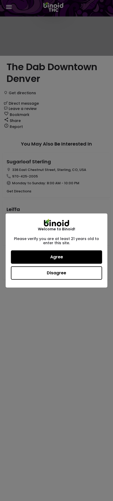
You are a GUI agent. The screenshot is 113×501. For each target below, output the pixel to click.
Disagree (56, 273)
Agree (56, 257)
